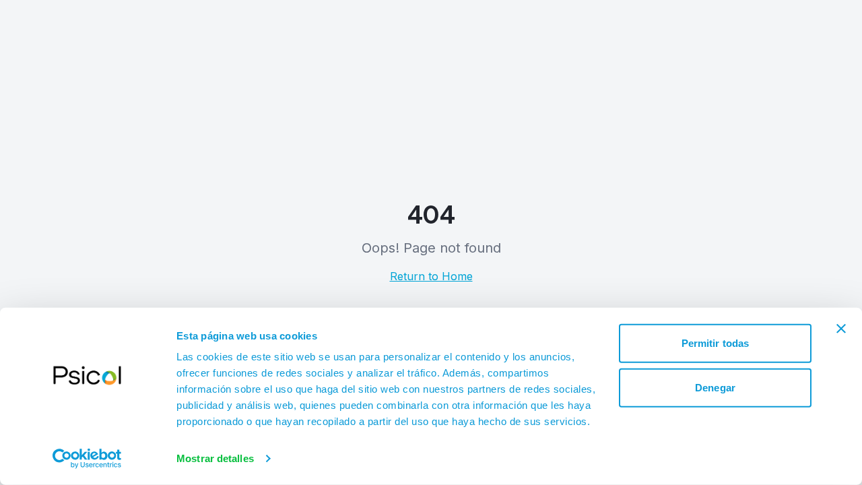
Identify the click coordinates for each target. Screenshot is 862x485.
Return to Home (431, 276)
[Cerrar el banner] (841, 328)
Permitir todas (715, 343)
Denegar (715, 387)
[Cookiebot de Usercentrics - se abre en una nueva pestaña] (87, 459)
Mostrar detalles (215, 458)
